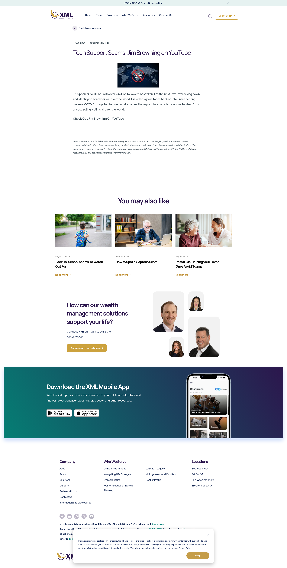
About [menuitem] (88, 15)
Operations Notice (152, 3)
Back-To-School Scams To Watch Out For (79, 264)
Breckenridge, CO (202, 485)
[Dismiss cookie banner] (208, 535)
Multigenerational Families (161, 474)
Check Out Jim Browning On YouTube (98, 118)
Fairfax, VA (197, 474)
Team (62, 474)
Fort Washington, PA (203, 480)
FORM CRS (131, 3)
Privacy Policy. (185, 548)
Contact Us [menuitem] (165, 15)
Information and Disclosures (75, 502)
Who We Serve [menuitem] (130, 15)
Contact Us (65, 497)
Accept (197, 555)
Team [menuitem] (99, 15)
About (62, 468)
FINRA (152, 529)
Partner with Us (68, 491)
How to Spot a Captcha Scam (136, 262)
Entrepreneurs (112, 480)
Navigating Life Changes (117, 474)
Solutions (64, 480)
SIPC (159, 529)
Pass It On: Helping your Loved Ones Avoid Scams (197, 264)
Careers (64, 485)
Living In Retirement (115, 468)
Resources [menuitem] (148, 15)
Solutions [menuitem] (112, 15)
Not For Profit (153, 480)
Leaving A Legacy (155, 468)
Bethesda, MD (200, 468)
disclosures (158, 524)
